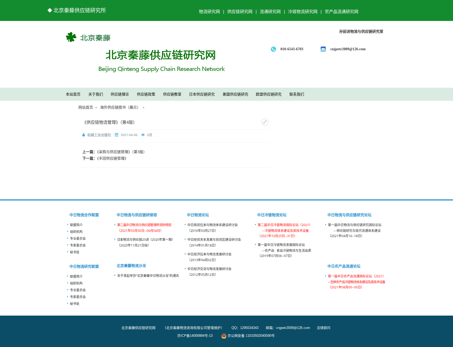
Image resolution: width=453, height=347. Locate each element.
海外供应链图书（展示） (120, 107)
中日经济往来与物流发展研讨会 (209, 254)
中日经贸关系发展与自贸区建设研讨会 (214, 239)
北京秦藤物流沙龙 (131, 265)
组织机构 (76, 232)
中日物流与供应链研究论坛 (349, 214)
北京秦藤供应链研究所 (79, 10)
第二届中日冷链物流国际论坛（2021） (285, 225)
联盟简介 (76, 225)
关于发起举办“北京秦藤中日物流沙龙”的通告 (148, 275)
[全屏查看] (264, 122)
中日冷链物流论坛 (272, 214)
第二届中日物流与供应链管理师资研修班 (144, 225)
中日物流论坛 (198, 214)
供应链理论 (120, 94)
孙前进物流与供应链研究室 (361, 31)
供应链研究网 (239, 9)
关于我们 (95, 94)
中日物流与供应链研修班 (137, 214)
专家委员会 (78, 245)
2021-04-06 (129, 134)
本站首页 (73, 94)
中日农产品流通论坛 (343, 266)
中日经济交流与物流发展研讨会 (209, 269)
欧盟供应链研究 (269, 94)
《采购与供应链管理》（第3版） (122, 151)
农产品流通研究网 (341, 9)
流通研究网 (270, 9)
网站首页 (85, 107)
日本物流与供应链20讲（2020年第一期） (146, 239)
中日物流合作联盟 (84, 214)
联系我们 (296, 94)
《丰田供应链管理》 (112, 158)
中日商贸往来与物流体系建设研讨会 (212, 225)
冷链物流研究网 (302, 9)
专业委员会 (78, 238)
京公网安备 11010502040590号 (250, 336)
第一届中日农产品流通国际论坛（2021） (357, 276)
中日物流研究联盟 (84, 266)
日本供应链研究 (202, 94)
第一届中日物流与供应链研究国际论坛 (354, 225)
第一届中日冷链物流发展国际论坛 (281, 245)
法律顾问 (323, 328)
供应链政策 (146, 94)
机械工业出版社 (99, 134)
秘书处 (74, 252)
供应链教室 (172, 94)
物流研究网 (209, 9)
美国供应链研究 (235, 94)
